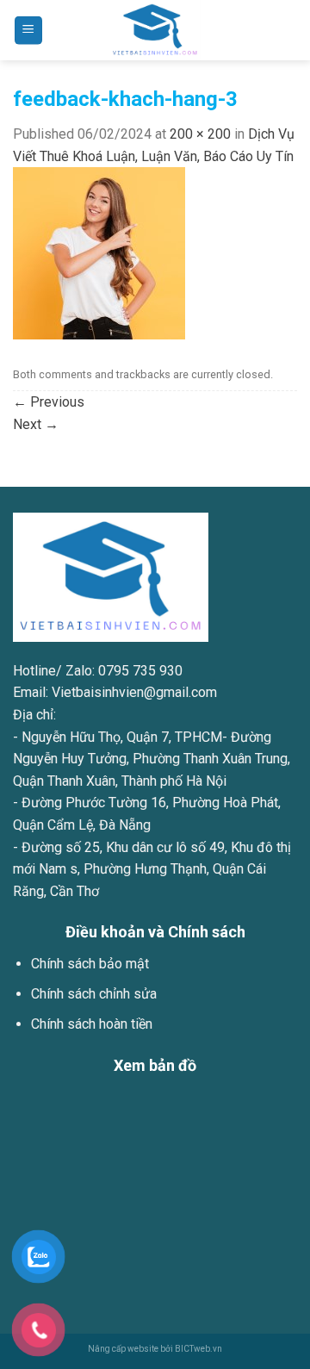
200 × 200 (200, 134)
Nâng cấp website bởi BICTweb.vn (155, 1348)
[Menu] (29, 30)
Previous (48, 402)
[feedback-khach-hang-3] (99, 253)
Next (36, 424)
